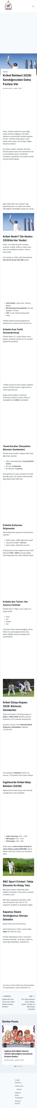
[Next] (32, 1045)
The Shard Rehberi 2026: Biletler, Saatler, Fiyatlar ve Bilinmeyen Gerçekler (28, 1002)
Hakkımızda (19, 1086)
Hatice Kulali (8, 88)
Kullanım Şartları (18, 1102)
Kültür (5, 72)
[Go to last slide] (5, 1045)
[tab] (14, 1066)
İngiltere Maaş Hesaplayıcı (19, 1095)
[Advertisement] (18, 34)
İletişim (19, 1089)
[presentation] (18, 1037)
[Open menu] (33, 6)
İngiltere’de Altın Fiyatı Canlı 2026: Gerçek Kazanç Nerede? (8, 1001)
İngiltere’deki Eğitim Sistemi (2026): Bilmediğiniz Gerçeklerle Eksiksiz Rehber (18, 1054)
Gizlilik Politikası (18, 1081)
